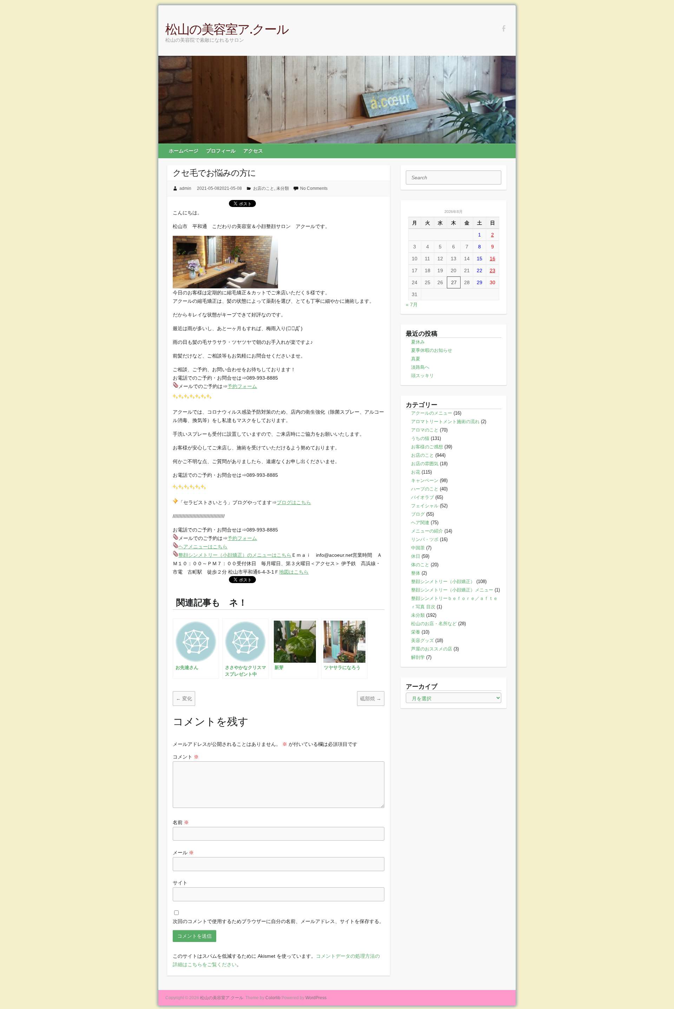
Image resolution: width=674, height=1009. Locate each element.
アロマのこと (424, 430)
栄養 (415, 632)
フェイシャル (424, 505)
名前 (181, 822)
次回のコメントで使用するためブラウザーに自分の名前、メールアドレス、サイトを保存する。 (278, 921)
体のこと (420, 564)
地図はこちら (294, 572)
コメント (186, 757)
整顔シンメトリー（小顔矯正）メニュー (452, 590)
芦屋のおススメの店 (431, 648)
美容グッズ (422, 640)
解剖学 (418, 657)
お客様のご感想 (427, 446)
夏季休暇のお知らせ (431, 350)
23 (492, 270)
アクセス (253, 151)
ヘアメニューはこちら (202, 546)
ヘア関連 (420, 522)
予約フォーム (242, 386)
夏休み (418, 342)
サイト (180, 883)
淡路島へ (420, 367)
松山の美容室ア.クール (227, 29)
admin (185, 188)
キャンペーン (424, 480)
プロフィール (221, 151)
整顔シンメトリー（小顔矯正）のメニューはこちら (234, 555)
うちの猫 (420, 438)
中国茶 (418, 547)
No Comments (314, 188)
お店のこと (263, 188)
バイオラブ (422, 497)
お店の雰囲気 (424, 463)
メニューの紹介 (427, 531)
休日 (415, 556)
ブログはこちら (294, 502)
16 (492, 258)
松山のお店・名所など (434, 623)
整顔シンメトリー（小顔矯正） (443, 581)
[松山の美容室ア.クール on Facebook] (503, 29)
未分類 (282, 188)
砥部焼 (370, 698)
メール (183, 852)
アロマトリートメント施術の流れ (445, 421)
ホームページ (183, 151)
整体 (415, 573)
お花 (415, 472)
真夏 (415, 358)
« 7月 (412, 304)
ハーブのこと (424, 489)
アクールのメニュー (431, 413)
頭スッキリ (422, 375)
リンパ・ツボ (424, 539)
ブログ (418, 514)
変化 (184, 698)
